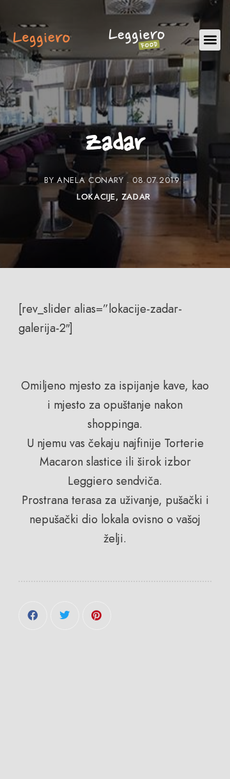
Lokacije (96, 197)
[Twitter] (64, 615)
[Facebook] (33, 615)
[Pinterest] (96, 615)
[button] (209, 40)
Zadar (136, 197)
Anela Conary (90, 180)
